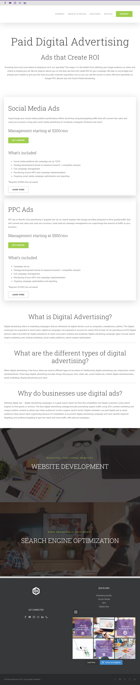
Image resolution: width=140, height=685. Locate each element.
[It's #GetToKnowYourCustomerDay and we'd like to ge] (104, 627)
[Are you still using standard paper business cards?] (83, 648)
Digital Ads (104, 606)
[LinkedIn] (42, 617)
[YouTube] (30, 617)
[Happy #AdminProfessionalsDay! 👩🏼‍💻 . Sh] (83, 627)
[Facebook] (25, 617)
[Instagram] (34, 617)
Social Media (104, 599)
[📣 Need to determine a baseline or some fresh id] (125, 627)
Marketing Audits (104, 595)
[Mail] (38, 617)
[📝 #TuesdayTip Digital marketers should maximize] (104, 648)
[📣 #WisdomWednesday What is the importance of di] (125, 648)
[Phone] (47, 617)
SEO (104, 602)
